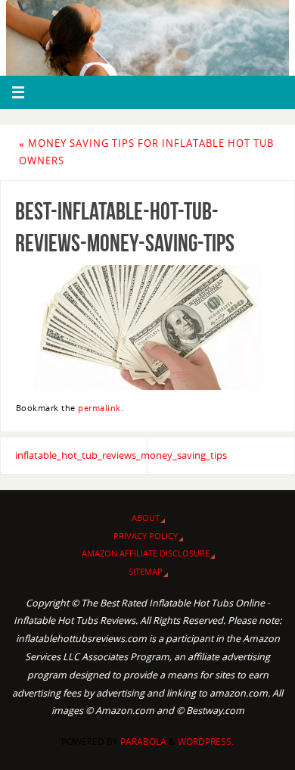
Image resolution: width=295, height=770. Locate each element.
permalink (99, 408)
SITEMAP (146, 571)
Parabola (143, 741)
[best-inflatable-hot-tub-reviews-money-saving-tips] (147, 327)
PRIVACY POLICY (145, 535)
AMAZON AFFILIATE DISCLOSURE (146, 553)
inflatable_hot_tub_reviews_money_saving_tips (81, 455)
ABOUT (146, 517)
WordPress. (206, 741)
